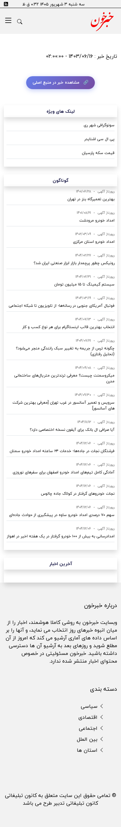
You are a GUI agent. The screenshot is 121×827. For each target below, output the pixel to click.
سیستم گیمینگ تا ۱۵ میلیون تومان (84, 284)
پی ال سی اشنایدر (99, 139)
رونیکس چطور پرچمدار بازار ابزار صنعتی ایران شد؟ (74, 263)
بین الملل (88, 739)
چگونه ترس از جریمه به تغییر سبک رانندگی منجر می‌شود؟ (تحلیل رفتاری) (65, 351)
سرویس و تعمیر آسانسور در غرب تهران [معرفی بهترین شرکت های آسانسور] (64, 405)
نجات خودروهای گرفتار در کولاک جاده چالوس (78, 493)
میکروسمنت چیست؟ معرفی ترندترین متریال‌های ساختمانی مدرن (64, 378)
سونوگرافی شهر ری (99, 125)
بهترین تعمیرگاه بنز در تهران (91, 199)
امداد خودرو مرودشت (97, 220)
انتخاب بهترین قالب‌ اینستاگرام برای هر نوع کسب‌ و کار (68, 327)
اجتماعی (89, 728)
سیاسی (90, 706)
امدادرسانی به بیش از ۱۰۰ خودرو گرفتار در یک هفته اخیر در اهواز (61, 536)
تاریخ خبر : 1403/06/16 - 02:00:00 (81, 56)
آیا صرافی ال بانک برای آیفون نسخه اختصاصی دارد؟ (72, 429)
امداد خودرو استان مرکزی (94, 241)
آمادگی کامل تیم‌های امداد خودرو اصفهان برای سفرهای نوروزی (64, 472)
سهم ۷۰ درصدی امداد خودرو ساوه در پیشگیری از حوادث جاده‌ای (62, 515)
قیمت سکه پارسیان (98, 153)
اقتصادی (88, 717)
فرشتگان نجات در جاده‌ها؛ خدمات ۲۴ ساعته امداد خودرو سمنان (62, 451)
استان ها (88, 750)
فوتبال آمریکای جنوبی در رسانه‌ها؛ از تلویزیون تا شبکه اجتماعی (62, 305)
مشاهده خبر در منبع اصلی (56, 82)
